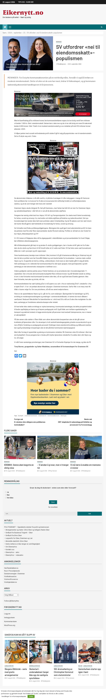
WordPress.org (9, 625)
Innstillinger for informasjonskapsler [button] (14, 696)
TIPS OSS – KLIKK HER (25, 2)
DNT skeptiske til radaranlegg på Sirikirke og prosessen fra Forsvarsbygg (75, 422)
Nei (8, 495)
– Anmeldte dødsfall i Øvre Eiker (16, 541)
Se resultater (53, 507)
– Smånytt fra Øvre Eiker (13, 535)
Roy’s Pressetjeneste (12, 571)
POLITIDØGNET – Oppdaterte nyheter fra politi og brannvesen (26, 527)
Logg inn (7, 614)
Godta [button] (31, 696)
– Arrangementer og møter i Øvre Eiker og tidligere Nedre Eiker (26, 530)
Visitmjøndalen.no (10, 582)
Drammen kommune (31, 415)
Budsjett (20, 415)
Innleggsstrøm (9, 618)
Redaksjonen (62, 64)
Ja (8, 492)
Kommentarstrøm (10, 621)
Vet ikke (10, 498)
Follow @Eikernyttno (11, 601)
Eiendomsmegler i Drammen (14, 574)
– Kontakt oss (9, 550)
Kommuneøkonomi (53, 415)
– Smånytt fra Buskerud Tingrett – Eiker (18, 533)
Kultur (80, 665)
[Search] (101, 27)
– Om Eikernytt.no (10, 547)
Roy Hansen (53, 471)
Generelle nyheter (34, 665)
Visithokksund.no (10, 576)
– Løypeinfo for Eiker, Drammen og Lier (18, 538)
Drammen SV (42, 415)
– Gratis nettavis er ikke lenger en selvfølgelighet (22, 544)
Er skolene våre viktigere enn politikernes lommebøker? (29, 422)
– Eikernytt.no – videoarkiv (13, 555)
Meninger (58, 41)
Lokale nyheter (9, 665)
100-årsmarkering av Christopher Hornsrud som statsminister (63, 672)
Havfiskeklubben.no (11, 568)
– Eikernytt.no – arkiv (11, 552)
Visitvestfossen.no (11, 579)
